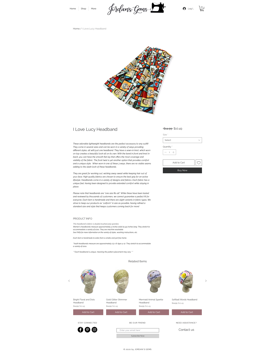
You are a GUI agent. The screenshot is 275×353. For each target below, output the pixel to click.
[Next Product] (206, 281)
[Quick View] (88, 281)
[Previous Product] (69, 281)
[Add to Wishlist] (199, 162)
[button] (202, 8)
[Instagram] (94, 329)
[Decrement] (165, 152)
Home (76, 28)
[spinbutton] (169, 152)
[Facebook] (80, 329)
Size (165, 134)
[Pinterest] (87, 329)
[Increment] (174, 152)
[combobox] (182, 140)
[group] (137, 290)
